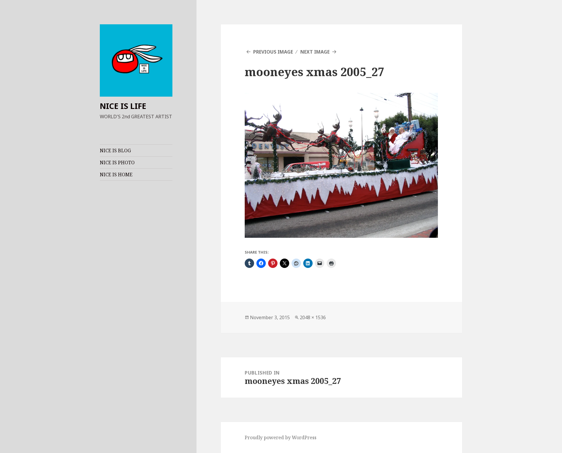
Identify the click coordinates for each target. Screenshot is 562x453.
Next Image (315, 52)
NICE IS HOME (116, 174)
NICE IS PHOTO (117, 162)
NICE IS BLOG (115, 150)
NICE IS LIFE (123, 105)
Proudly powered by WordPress (280, 437)
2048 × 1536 (313, 317)
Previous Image (273, 52)
